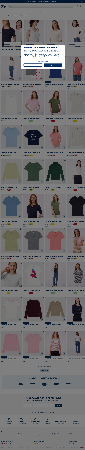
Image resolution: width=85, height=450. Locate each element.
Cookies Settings (43, 61)
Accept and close (53, 65)
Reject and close (32, 65)
